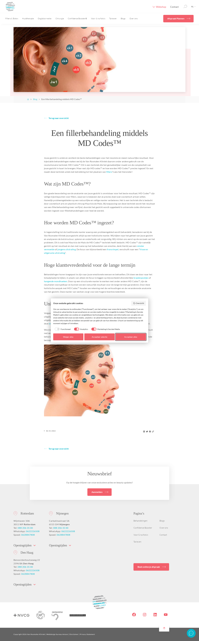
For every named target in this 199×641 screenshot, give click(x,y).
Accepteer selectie (99, 337)
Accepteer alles (130, 337)
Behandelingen (140, 520)
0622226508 (33, 531)
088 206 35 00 (25, 528)
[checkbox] (62, 329)
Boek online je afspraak (149, 566)
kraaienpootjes (141, 277)
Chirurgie (60, 18)
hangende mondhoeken (55, 281)
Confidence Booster (142, 527)
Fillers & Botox (11, 18)
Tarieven (113, 18)
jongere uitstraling (66, 249)
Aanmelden (97, 492)
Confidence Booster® (77, 18)
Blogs (123, 18)
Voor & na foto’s (98, 18)
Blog (35, 99)
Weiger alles (68, 337)
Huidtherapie (28, 18)
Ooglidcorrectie (44, 18)
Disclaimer (73, 634)
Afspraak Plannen (175, 18)
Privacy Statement (87, 634)
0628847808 (28, 534)
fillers (109, 172)
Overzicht (140, 303)
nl (192, 6)
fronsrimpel (112, 249)
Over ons (134, 18)
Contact (174, 6)
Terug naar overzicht (59, 118)
